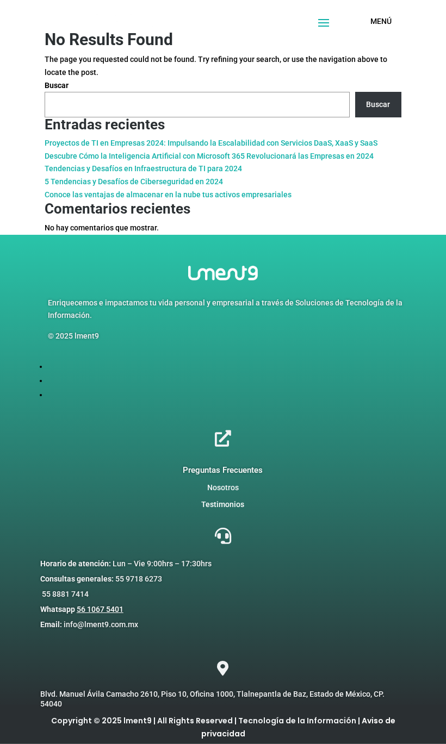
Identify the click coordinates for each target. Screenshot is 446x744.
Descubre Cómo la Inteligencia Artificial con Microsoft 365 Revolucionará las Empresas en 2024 (209, 156)
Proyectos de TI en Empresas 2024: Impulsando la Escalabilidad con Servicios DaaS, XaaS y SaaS (211, 143)
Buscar (57, 85)
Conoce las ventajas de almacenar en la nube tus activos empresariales (168, 194)
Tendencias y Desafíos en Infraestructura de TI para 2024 (143, 168)
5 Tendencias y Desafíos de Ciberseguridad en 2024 (134, 181)
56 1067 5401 (100, 609)
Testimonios (222, 504)
